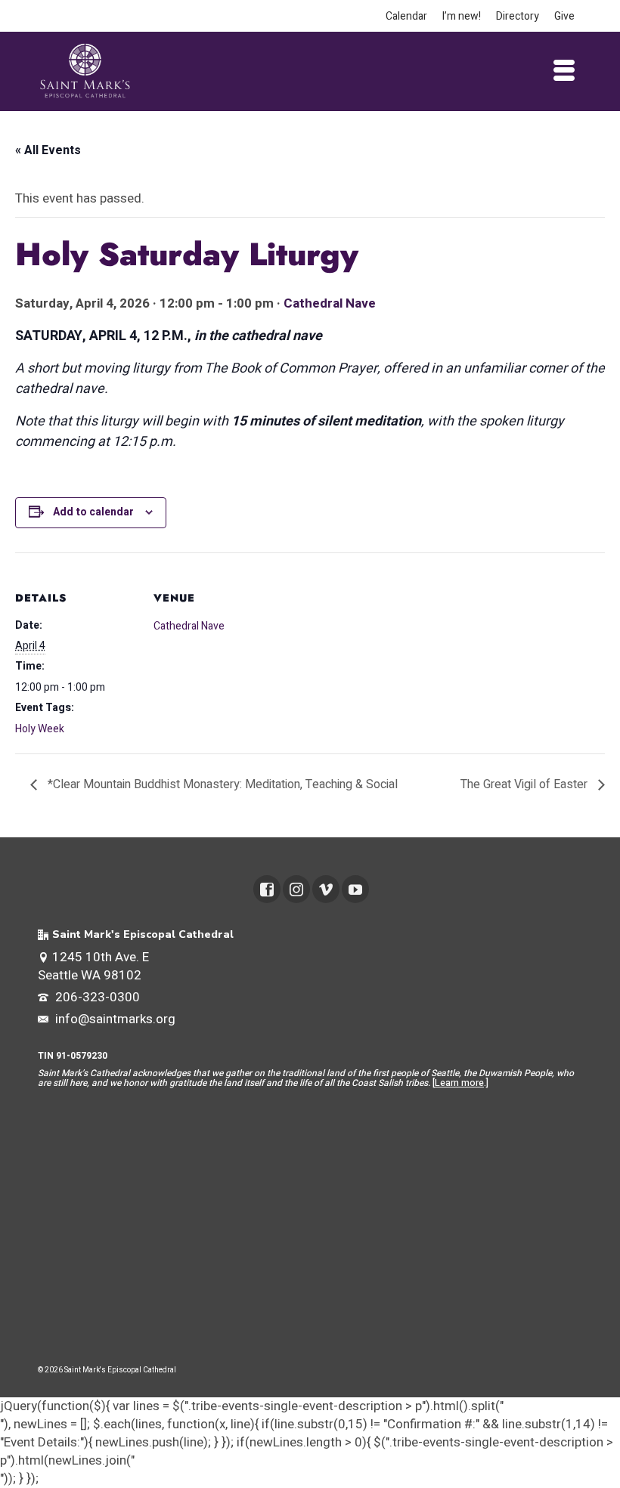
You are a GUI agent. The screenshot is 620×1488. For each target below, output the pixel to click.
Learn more (459, 1083)
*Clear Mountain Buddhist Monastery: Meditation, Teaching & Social (221, 784)
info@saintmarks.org (113, 1019)
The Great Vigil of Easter (525, 784)
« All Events (48, 150)
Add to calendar (93, 512)
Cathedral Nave (330, 303)
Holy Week (39, 729)
